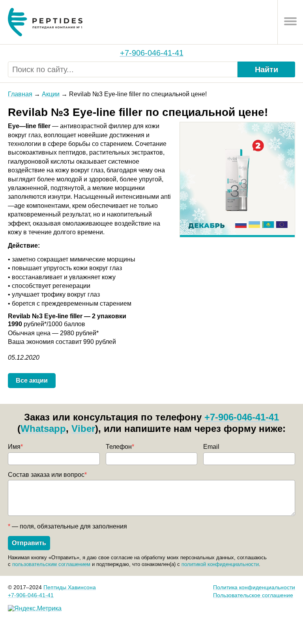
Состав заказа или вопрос (47, 474)
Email (211, 446)
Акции (51, 94)
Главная (20, 94)
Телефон (120, 446)
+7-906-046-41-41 (151, 53)
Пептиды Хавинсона (69, 587)
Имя (15, 446)
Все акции (32, 380)
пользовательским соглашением (51, 564)
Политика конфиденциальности (254, 587)
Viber (83, 428)
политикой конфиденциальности (220, 564)
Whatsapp (43, 428)
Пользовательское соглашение (253, 595)
